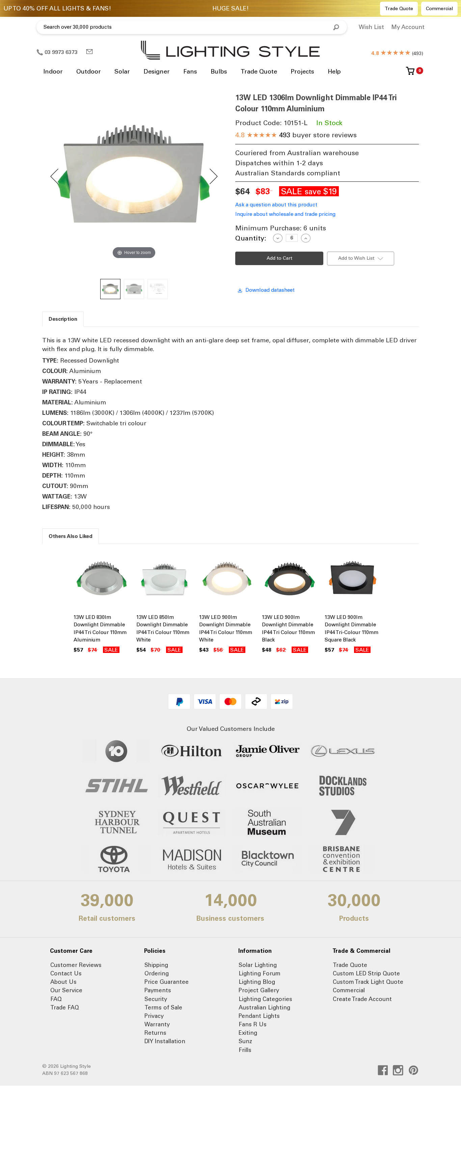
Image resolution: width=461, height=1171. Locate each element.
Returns (155, 1032)
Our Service (66, 990)
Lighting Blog (257, 981)
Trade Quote (399, 8)
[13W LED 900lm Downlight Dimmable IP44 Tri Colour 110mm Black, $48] (290, 580)
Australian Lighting (264, 1007)
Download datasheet (270, 290)
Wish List (371, 27)
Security (155, 999)
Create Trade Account (362, 999)
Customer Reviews (76, 965)
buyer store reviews (296, 135)
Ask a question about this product (276, 205)
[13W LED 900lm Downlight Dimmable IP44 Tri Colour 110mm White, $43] (227, 580)
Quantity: (250, 238)
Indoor (53, 71)
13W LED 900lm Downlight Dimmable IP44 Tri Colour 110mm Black (288, 628)
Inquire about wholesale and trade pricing (285, 214)
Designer (156, 71)
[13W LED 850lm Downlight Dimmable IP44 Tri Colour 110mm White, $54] (164, 580)
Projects (302, 71)
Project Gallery (259, 990)
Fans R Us (253, 1024)
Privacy (154, 1015)
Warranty (157, 1024)
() (397, 53)
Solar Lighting (258, 965)
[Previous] (55, 176)
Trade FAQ (64, 1007)
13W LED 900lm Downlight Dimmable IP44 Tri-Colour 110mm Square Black (351, 628)
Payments (157, 990)
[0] (410, 73)
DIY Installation (164, 1041)
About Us (63, 981)
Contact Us (66, 973)
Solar (122, 71)
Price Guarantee (166, 981)
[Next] (213, 176)
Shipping (156, 965)
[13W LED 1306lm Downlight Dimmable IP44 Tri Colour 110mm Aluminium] (110, 289)
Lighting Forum (259, 973)
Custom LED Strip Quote (366, 973)
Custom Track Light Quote (368, 981)
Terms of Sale (163, 1007)
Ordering (156, 973)
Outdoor (88, 71)
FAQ (56, 999)
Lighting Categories (265, 999)
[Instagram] (398, 1070)
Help (334, 71)
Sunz (245, 1041)
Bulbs (219, 71)
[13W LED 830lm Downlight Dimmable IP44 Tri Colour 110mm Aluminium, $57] (101, 580)
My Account (408, 27)
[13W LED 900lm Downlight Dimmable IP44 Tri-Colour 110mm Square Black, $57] (352, 580)
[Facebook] (383, 1070)
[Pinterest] (413, 1070)
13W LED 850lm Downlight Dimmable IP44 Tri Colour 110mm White (162, 628)
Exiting (248, 1032)
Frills (245, 1050)
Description (63, 319)
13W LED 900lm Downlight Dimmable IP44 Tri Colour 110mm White (225, 628)
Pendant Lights (259, 1015)
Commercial (439, 8)
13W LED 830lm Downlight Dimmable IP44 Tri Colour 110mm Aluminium (100, 628)
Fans (190, 71)
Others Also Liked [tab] (70, 536)
